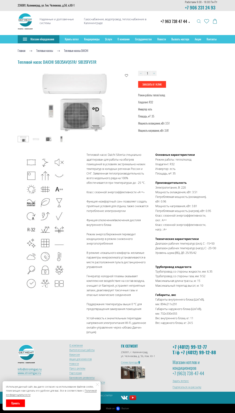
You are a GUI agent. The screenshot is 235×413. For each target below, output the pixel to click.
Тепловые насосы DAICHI (76, 51)
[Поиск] (199, 21)
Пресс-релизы (77, 368)
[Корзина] (214, 21)
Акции (198, 39)
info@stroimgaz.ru (30, 369)
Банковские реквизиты (82, 377)
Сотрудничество (143, 39)
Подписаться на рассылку (187, 387)
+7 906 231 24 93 (200, 7)
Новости (161, 39)
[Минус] (140, 73)
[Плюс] (154, 73)
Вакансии (74, 354)
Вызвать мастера (180, 39)
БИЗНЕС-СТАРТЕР (104, 395)
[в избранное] (126, 75)
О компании (124, 39)
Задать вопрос (181, 380)
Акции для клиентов (80, 359)
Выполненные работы (82, 350)
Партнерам (75, 373)
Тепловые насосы (44, 51)
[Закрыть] (97, 384)
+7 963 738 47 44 (175, 21)
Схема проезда (129, 362)
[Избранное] (206, 21)
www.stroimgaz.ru (29, 373)
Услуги (108, 39)
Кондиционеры (92, 39)
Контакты (212, 39)
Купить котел (72, 39)
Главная (21, 51)
